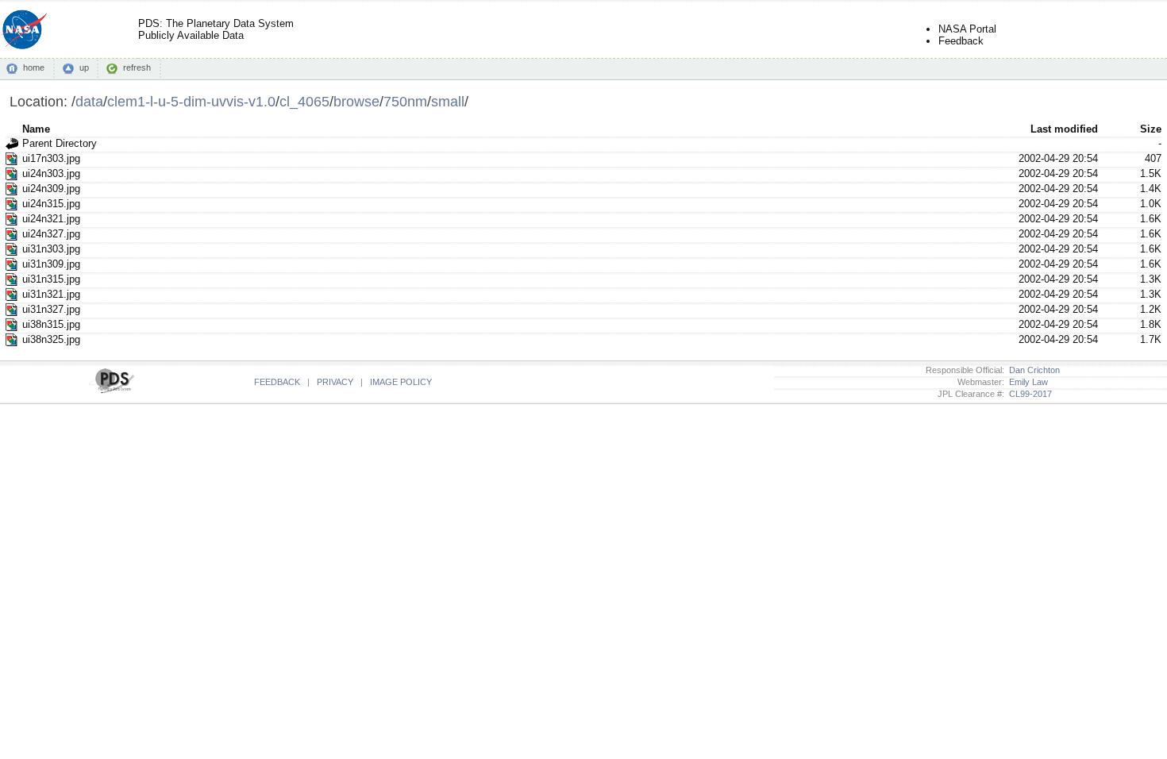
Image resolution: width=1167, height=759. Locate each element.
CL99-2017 (1028, 394)
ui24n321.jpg (51, 219)
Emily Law (1026, 382)
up (84, 67)
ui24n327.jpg (51, 234)
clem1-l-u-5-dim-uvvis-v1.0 (191, 101)
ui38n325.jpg (51, 339)
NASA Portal (967, 29)
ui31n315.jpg (51, 279)
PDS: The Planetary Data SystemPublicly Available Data (216, 29)
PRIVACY (335, 382)
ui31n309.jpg (51, 264)
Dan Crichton (1032, 370)
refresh (137, 67)
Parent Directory (59, 143)
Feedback (961, 41)
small (447, 101)
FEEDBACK (277, 382)
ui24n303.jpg (51, 173)
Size (1150, 129)
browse (356, 101)
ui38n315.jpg (51, 324)
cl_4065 (304, 101)
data (89, 101)
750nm (405, 101)
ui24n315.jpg (51, 204)
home (33, 67)
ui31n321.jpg (51, 294)
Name (36, 129)
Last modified (1064, 129)
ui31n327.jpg (51, 309)
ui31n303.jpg (51, 249)
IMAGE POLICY (401, 382)
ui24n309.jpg (51, 189)
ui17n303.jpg (51, 158)
